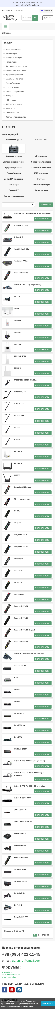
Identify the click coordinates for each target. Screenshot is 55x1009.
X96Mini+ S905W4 (21, 749)
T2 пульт (17, 523)
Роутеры (41, 179)
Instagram (19, 989)
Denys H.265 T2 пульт (22, 487)
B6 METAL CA (19, 725)
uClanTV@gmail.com (30, 5)
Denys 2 (17, 701)
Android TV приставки (13, 179)
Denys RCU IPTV (20, 535)
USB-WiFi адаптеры (41, 184)
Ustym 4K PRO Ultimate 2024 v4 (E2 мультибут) (32, 213)
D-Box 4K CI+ (19, 237)
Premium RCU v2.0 (21, 642)
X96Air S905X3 (20, 834)
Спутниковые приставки (14, 162)
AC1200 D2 (18, 463)
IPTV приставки (41, 173)
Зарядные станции (14, 156)
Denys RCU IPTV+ (21, 547)
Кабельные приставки (41, 167)
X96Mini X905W (20, 845)
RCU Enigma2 (19, 594)
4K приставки (41, 156)
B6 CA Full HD (19, 893)
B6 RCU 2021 (19, 582)
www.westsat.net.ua (11, 974)
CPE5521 (17, 308)
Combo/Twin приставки (41, 162)
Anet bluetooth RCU (21, 249)
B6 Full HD (18, 905)
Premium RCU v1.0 (21, 857)
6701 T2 (17, 677)
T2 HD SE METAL (20, 869)
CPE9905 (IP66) (20, 356)
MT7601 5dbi (19, 416)
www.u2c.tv (7, 972)
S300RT (17, 475)
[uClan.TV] (10, 17)
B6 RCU (17, 511)
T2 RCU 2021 (19, 570)
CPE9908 (17, 344)
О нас (7, 10)
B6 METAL (18, 737)
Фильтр (47, 205)
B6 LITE (17, 297)
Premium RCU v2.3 (21, 273)
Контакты (18, 10)
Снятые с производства (13, 196)
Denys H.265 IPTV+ (21, 917)
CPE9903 (17, 332)
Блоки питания (41, 190)
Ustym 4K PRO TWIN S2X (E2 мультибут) (29, 786)
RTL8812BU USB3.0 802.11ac (25, 380)
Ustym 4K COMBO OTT (22, 798)
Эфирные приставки (14, 167)
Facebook (4, 989)
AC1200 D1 (18, 451)
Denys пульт (19, 558)
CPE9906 (17, 320)
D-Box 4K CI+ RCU (21, 225)
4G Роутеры (14, 184)
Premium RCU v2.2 (21, 606)
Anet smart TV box (21, 261)
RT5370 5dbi (19, 404)
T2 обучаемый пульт (22, 499)
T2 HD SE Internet (20, 881)
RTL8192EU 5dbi (20, 392)
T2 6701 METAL (20, 666)
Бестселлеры (41, 139)
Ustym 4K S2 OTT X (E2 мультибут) (27, 285)
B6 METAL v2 (19, 713)
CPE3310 (17, 368)
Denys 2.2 (17, 689)
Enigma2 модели (14, 173)
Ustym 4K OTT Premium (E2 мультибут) (29, 654)
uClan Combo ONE (21, 810)
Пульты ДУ (14, 190)
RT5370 (17, 439)
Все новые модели (14, 139)
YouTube (12, 989)
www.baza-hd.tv (9, 977)
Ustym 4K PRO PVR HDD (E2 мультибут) (29, 761)
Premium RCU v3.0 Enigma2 (24, 630)
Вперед (46, 935)
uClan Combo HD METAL (23, 822)
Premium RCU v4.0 (21, 618)
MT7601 (17, 428)
